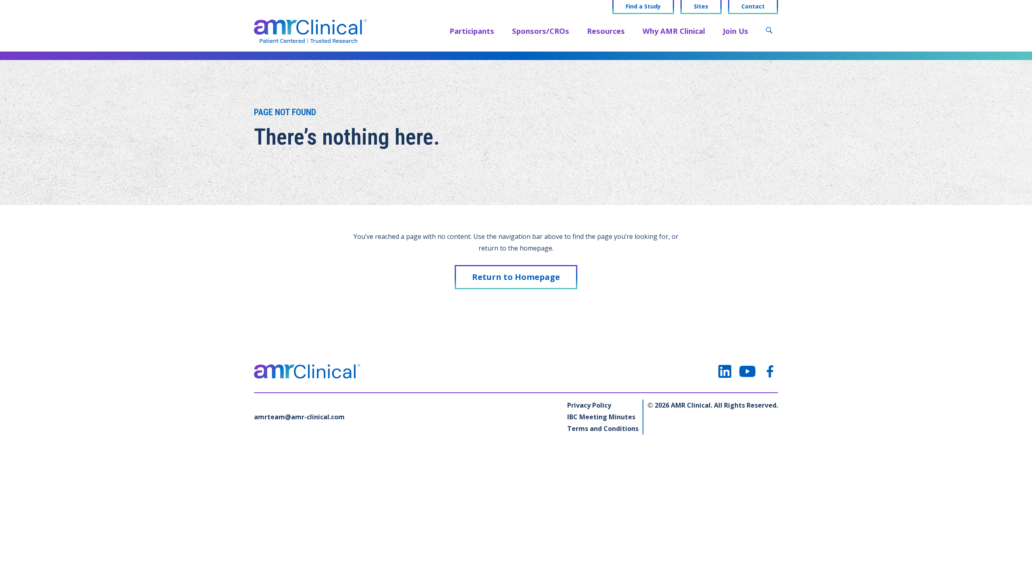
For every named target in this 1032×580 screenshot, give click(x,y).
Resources (606, 31)
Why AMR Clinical (674, 31)
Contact (753, 6)
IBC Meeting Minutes (601, 416)
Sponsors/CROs (540, 31)
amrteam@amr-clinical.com (299, 416)
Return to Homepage (516, 276)
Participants (471, 31)
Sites (701, 6)
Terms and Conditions (603, 428)
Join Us (735, 31)
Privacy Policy (589, 405)
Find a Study (643, 6)
